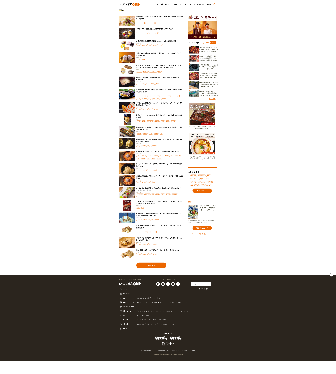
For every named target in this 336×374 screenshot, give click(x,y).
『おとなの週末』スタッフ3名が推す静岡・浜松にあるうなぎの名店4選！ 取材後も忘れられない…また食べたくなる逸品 (208, 76)
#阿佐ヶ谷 (173, 121)
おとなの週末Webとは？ (147, 350)
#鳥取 (156, 219)
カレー (144, 302)
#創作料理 (139, 133)
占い (138, 311)
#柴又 (149, 98)
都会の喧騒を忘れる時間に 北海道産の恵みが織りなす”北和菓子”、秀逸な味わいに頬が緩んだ (159, 128)
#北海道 (145, 133)
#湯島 (153, 98)
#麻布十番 (153, 145)
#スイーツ (139, 33)
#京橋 (150, 96)
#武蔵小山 (201, 176)
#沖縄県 (200, 179)
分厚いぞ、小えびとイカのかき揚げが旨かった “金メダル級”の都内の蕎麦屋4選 (159, 116)
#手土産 (149, 45)
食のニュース (140, 298)
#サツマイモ (139, 219)
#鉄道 (193, 185)
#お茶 (138, 23)
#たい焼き (139, 109)
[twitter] (158, 284)
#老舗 (147, 83)
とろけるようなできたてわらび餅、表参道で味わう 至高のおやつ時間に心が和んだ (159, 165)
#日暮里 (138, 98)
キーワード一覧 (203, 289)
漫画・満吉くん (163, 319)
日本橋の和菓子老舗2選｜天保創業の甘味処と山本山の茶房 (154, 29)
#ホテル (193, 179)
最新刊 (208, 4)
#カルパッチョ (140, 194)
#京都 (138, 145)
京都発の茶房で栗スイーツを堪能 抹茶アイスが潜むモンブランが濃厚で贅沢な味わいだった (159, 140)
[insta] (178, 284)
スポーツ (158, 311)
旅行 (185, 4)
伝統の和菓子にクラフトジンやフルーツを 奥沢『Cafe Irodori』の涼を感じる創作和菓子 (159, 18)
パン (168, 302)
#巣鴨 (177, 96)
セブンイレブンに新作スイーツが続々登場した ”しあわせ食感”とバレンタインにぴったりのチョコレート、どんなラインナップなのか (159, 66)
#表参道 (153, 158)
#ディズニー (202, 182)
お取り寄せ (200, 4)
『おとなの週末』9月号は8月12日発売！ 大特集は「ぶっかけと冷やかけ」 (207, 208)
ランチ (173, 302)
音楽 (152, 311)
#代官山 (162, 96)
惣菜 (148, 324)
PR (159, 298)
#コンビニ (139, 71)
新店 (148, 298)
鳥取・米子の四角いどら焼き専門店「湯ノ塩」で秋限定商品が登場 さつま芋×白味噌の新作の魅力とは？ (159, 214)
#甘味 (152, 23)
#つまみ (138, 121)
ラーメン (162, 302)
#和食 (138, 83)
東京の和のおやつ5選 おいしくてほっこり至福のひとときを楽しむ (157, 151)
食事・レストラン (166, 4)
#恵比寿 (156, 133)
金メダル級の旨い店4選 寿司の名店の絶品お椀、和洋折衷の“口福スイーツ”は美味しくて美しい (159, 189)
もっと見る (151, 265)
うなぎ (149, 302)
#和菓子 (147, 23)
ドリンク (171, 324)
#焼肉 (209, 176)
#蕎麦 (157, 83)
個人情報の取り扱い (163, 350)
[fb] (168, 284)
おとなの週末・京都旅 (143, 315)
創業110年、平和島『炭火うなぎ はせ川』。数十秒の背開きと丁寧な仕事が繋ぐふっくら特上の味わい (208, 49)
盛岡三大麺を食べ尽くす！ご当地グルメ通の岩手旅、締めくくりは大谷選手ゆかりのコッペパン (208, 84)
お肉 (138, 324)
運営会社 (184, 350)
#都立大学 (164, 98)
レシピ (183, 311)
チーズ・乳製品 (162, 324)
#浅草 (150, 244)
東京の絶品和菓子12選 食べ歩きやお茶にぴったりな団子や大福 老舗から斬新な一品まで (159, 91)
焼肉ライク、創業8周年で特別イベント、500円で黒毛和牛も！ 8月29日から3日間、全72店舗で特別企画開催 (208, 58)
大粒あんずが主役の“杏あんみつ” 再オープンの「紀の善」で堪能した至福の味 (159, 177)
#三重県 (138, 45)
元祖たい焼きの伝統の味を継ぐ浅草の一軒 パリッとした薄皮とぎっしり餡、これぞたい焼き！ (159, 239)
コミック (192, 4)
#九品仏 (145, 96)
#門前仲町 (207, 185)
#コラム (208, 179)
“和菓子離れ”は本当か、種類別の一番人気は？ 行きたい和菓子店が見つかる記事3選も (159, 54)
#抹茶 (150, 33)
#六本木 (145, 109)
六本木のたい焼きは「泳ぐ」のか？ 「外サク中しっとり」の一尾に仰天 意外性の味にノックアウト (159, 104)
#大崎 (173, 96)
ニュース (155, 4)
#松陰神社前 (177, 155)
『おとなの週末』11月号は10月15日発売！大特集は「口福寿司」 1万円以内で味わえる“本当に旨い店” (159, 202)
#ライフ (193, 182)
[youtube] (173, 284)
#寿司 (138, 207)
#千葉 (210, 182)
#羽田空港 (160, 45)
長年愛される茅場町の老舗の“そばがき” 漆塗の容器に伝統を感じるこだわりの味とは (159, 78)
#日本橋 (155, 33)
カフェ (179, 302)
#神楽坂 (157, 121)
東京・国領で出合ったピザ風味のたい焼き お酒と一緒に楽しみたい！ (158, 250)
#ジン (142, 23)
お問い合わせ (175, 350)
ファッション (167, 311)
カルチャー (176, 311)
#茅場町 (152, 83)
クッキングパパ (141, 319)
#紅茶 (157, 23)
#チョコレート (153, 71)
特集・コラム (178, 4)
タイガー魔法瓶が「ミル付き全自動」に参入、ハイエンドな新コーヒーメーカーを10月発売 (208, 67)
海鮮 (143, 324)
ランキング (126, 293)
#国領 (150, 254)
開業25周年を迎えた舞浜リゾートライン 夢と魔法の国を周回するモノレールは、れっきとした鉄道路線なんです (208, 93)
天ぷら (155, 302)
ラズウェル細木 (152, 319)
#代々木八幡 (156, 96)
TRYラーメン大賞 (128, 306)
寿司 (138, 302)
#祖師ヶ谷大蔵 (150, 121)
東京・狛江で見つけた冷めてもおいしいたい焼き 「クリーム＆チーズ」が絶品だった (159, 227)
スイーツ (185, 302)
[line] (163, 284)
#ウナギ (193, 176)
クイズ (144, 311)
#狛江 (150, 232)
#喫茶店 (199, 185)
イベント (153, 298)
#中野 (153, 194)
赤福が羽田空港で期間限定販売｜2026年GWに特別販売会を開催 (156, 41)
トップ (124, 289)
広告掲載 (192, 350)
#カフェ (143, 155)
